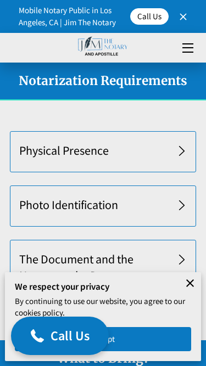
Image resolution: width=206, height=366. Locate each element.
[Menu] (187, 48)
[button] (102, 152)
